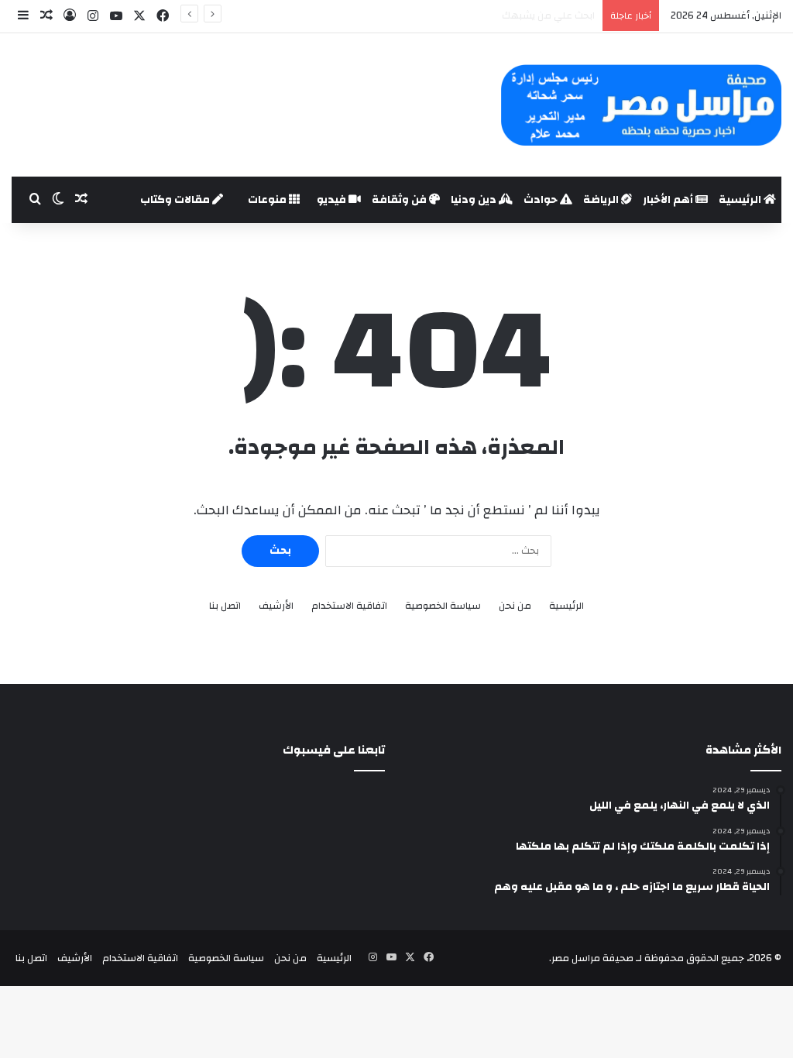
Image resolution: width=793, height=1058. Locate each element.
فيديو (332, 200)
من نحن (515, 606)
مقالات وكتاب (176, 200)
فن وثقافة (400, 200)
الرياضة (602, 200)
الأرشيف (276, 606)
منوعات (268, 200)
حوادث (542, 200)
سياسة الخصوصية (443, 606)
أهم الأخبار (669, 200)
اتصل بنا (225, 606)
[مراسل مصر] (640, 105)
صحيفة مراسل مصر (592, 958)
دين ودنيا (475, 200)
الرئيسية (741, 200)
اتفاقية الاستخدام (349, 606)
